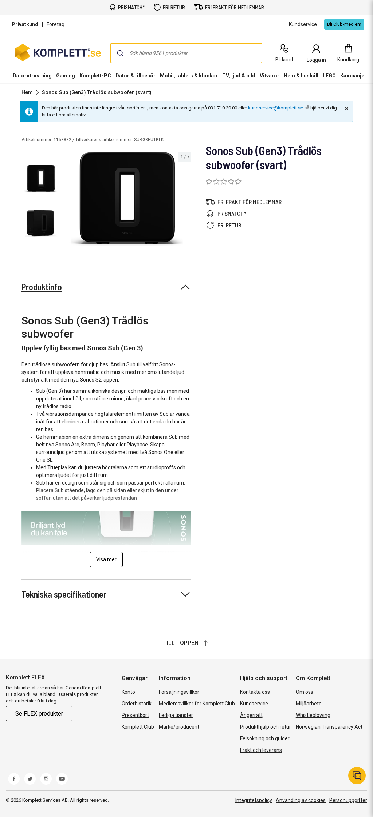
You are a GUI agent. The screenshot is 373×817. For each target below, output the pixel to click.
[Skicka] (120, 53)
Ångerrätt (251, 715)
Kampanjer (353, 76)
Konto (128, 692)
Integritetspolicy (253, 800)
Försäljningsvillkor (179, 692)
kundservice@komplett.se (275, 108)
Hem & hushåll (301, 76)
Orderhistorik (137, 703)
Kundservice (254, 703)
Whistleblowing (313, 715)
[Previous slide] (68, 200)
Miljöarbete (309, 703)
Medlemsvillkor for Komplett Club (197, 703)
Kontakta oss (255, 692)
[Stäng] (345, 108)
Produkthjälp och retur (265, 727)
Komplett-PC (95, 76)
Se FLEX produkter (39, 713)
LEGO (329, 76)
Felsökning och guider (265, 738)
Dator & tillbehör (135, 76)
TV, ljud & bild (238, 76)
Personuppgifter (348, 800)
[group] (126, 199)
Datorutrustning (32, 76)
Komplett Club (138, 727)
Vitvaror (269, 76)
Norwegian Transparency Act (329, 727)
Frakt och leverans (261, 750)
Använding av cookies (301, 800)
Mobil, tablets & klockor (189, 76)
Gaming (65, 76)
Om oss (304, 692)
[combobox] (186, 53)
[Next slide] (184, 200)
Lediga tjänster (176, 715)
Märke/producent (179, 727)
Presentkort (135, 715)
